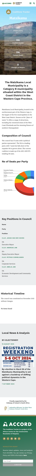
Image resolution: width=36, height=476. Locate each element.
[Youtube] (15, 438)
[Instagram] (19, 438)
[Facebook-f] (8, 438)
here (25, 455)
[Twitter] (4, 438)
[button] (30, 3)
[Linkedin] (11, 438)
